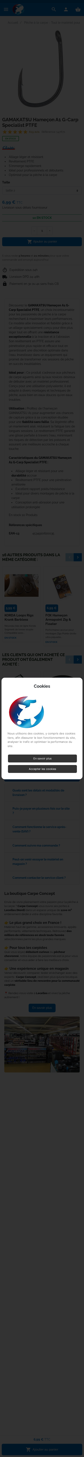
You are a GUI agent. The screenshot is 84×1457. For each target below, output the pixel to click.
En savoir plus (42, 758)
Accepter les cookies (42, 769)
